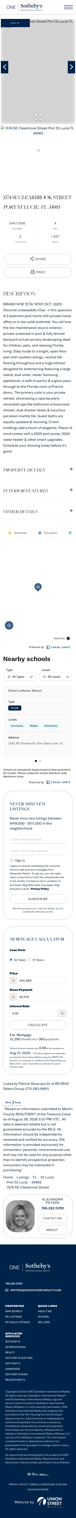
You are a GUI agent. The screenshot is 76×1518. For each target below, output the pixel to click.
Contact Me (52, 1218)
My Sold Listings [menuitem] (17, 1322)
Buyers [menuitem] (43, 1316)
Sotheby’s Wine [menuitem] (16, 1374)
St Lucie (47, 1177)
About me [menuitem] (45, 1311)
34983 (36, 1182)
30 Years (20, 960)
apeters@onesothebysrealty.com (35, 1290)
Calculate (38, 1025)
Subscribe (38, 899)
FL (35, 1177)
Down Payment (21, 990)
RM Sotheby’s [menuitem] (15, 1380)
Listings (23, 1177)
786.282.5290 (52, 1208)
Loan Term (17, 950)
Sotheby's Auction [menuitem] (19, 1358)
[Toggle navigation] (68, 7)
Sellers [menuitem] (44, 1322)
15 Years (38, 960)
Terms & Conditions (42, 1484)
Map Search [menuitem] (14, 1311)
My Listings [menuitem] (13, 1316)
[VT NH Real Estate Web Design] (49, 1502)
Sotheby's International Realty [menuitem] (15, 1347)
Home (8, 1177)
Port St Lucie (17, 1182)
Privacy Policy (40, 889)
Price (14, 973)
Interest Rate (20, 1006)
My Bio (53, 1230)
